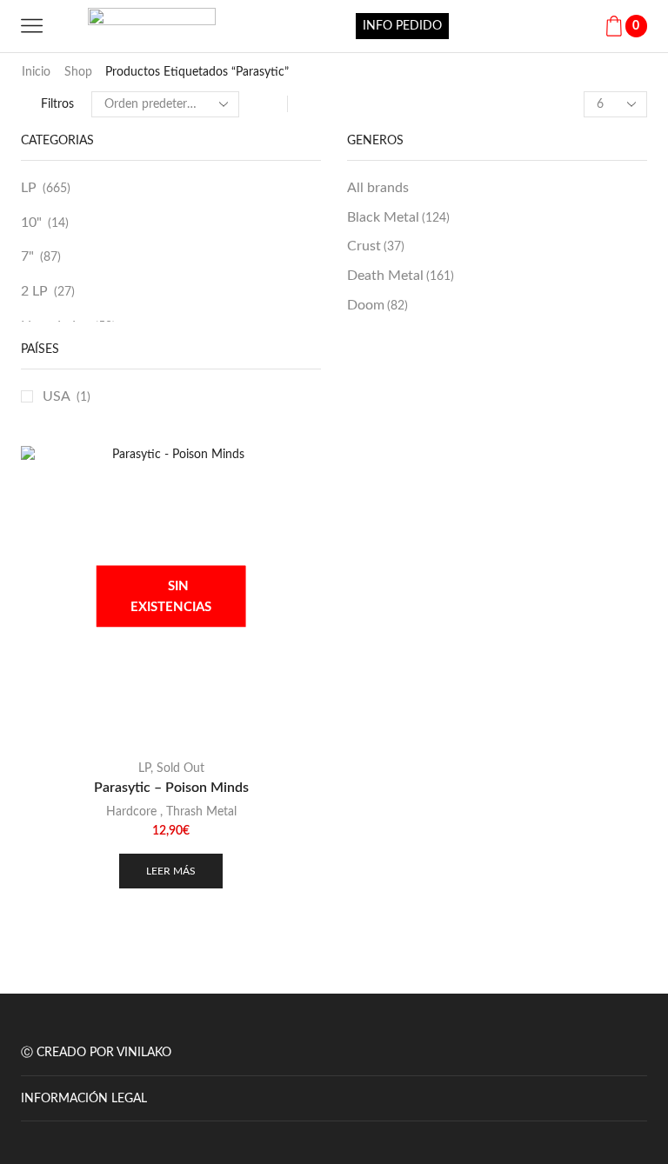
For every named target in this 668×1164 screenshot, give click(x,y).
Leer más (171, 871)
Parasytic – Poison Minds (171, 788)
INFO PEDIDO (402, 26)
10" (31, 222)
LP (29, 188)
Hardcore (131, 812)
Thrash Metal (201, 812)
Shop (78, 72)
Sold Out (180, 768)
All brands (378, 188)
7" (27, 256)
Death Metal (400, 276)
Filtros (57, 104)
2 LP (34, 291)
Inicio (36, 72)
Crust (375, 246)
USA (56, 396)
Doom (377, 305)
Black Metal (398, 217)
